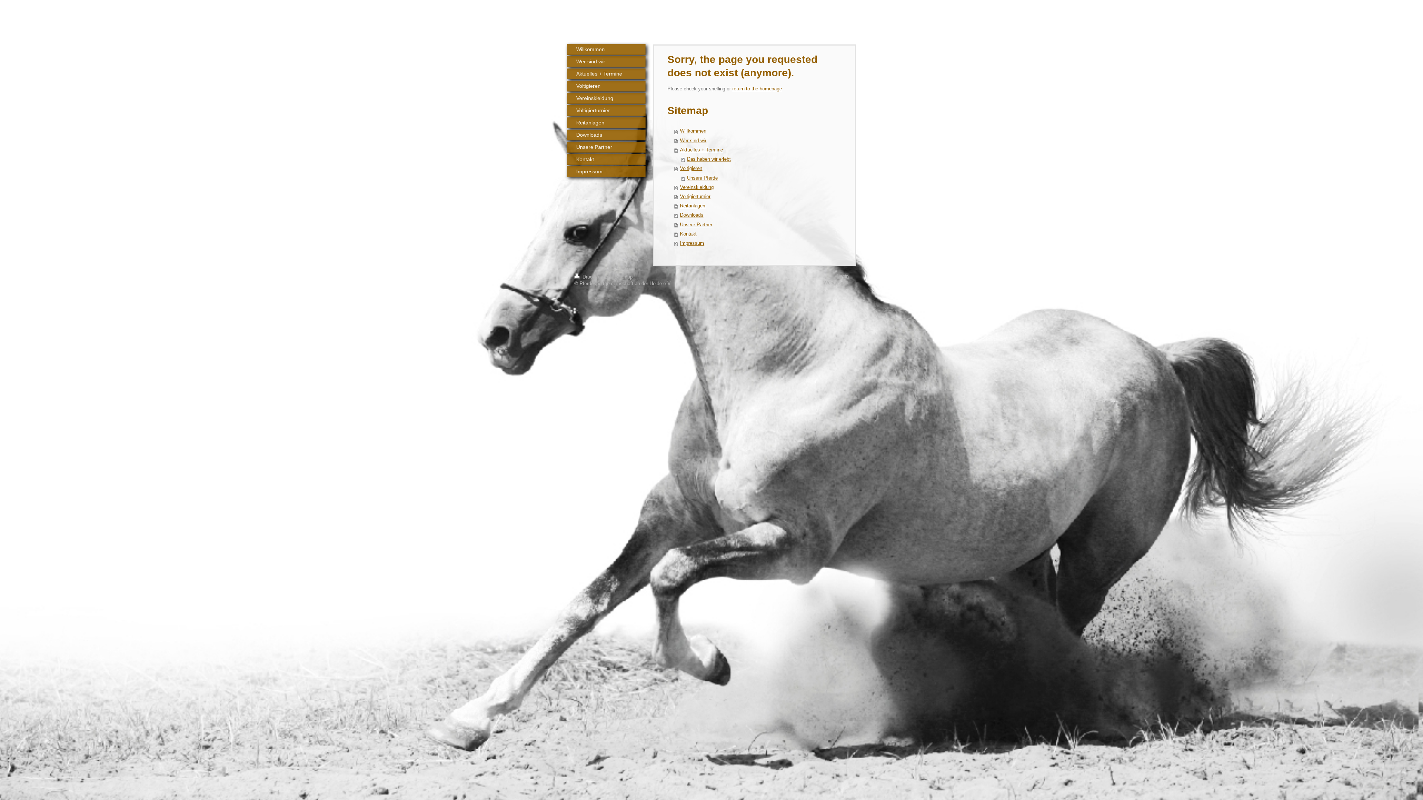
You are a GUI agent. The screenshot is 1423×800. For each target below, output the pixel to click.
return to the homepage (757, 88)
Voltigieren (691, 168)
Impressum (692, 243)
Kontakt (688, 234)
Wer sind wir (693, 140)
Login (843, 276)
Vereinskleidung (697, 187)
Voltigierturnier (695, 196)
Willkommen (693, 131)
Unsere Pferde (702, 178)
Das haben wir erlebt (709, 159)
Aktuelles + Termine (701, 150)
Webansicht (836, 283)
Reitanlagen (692, 206)
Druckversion (596, 277)
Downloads (691, 215)
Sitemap (624, 277)
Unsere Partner (696, 224)
